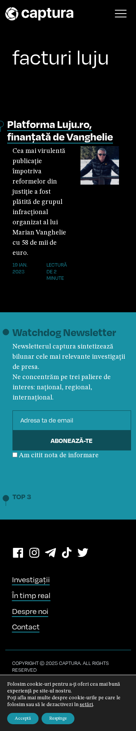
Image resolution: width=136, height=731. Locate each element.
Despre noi (30, 611)
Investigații (31, 579)
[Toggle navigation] (121, 13)
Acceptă (23, 718)
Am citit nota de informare (59, 455)
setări (86, 704)
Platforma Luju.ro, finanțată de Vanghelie (60, 130)
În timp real (31, 595)
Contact (26, 626)
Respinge (58, 718)
